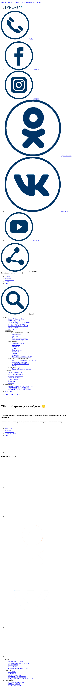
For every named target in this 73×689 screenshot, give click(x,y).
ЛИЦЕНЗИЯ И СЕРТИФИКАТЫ (19, 322)
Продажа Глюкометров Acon (21, 369)
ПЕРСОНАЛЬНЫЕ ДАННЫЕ (18, 326)
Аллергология (13, 379)
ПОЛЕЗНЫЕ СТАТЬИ (19, 362)
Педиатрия (11, 381)
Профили (8, 278)
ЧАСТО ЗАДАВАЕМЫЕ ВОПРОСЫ (24, 360)
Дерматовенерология (15, 372)
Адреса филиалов (10, 433)
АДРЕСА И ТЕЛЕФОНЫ (20, 364)
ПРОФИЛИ (12, 673)
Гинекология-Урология (15, 374)
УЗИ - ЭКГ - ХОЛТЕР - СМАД (22, 357)
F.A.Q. (7, 283)
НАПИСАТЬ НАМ (14, 685)
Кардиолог (15, 355)
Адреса (7, 281)
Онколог (15, 353)
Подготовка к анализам (19, 338)
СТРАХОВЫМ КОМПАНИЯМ (18, 388)
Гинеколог (15, 346)
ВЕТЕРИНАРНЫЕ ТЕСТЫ (17, 677)
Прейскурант (16, 334)
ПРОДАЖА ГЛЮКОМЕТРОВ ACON (20, 679)
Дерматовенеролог (18, 343)
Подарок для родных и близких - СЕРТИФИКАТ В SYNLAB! (21, 2)
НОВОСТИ (8, 391)
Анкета (14, 365)
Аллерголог (16, 345)
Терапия (11, 383)
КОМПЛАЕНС (13, 327)
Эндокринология (13, 377)
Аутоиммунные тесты (15, 376)
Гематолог (15, 352)
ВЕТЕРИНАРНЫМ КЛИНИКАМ (19, 389)
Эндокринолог (17, 350)
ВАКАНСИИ (12, 329)
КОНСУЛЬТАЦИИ (14, 675)
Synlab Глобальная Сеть (16, 319)
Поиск (3, 273)
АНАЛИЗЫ (12, 672)
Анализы (7, 276)
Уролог (14, 348)
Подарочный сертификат (20, 339)
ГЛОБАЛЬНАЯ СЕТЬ (15, 661)
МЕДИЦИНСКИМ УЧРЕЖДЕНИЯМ (20, 386)
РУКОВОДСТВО (14, 321)
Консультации (9, 280)
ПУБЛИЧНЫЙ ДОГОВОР (17, 324)
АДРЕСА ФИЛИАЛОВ (12, 394)
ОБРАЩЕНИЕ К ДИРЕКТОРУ (18, 668)
